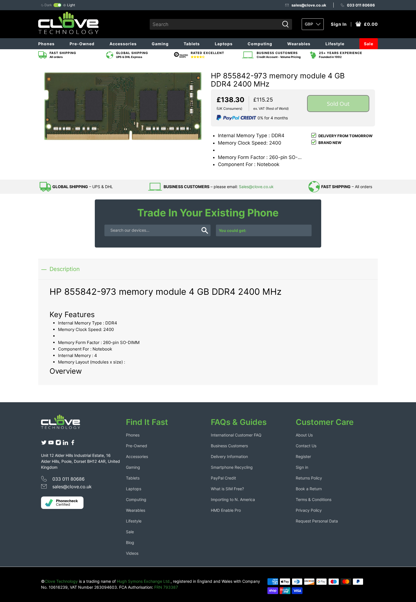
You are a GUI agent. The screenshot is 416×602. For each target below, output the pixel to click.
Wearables (298, 43)
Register (303, 456)
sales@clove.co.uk (308, 5)
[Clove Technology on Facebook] (73, 443)
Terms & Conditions (313, 499)
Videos (132, 553)
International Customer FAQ (236, 435)
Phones (46, 43)
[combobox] (215, 24)
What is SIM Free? (227, 488)
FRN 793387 (166, 587)
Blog (130, 542)
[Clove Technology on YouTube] (51, 443)
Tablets (192, 43)
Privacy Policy (309, 510)
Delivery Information (229, 456)
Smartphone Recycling (232, 467)
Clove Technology (61, 581)
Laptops (224, 43)
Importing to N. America (233, 499)
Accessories (123, 43)
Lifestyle (334, 43)
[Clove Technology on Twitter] (44, 443)
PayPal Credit (223, 478)
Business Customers (229, 445)
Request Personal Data (317, 521)
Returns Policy (309, 478)
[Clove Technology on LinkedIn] (65, 443)
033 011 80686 (361, 5)
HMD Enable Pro (226, 510)
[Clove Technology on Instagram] (58, 443)
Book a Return (309, 488)
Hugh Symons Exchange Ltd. (144, 581)
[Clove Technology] (65, 424)
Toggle (57, 5)
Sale (368, 43)
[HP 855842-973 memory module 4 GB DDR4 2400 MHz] (123, 104)
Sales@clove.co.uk (256, 186)
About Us (304, 435)
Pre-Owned (82, 43)
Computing (260, 43)
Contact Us (306, 445)
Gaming (160, 43)
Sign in (302, 467)
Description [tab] (65, 268)
